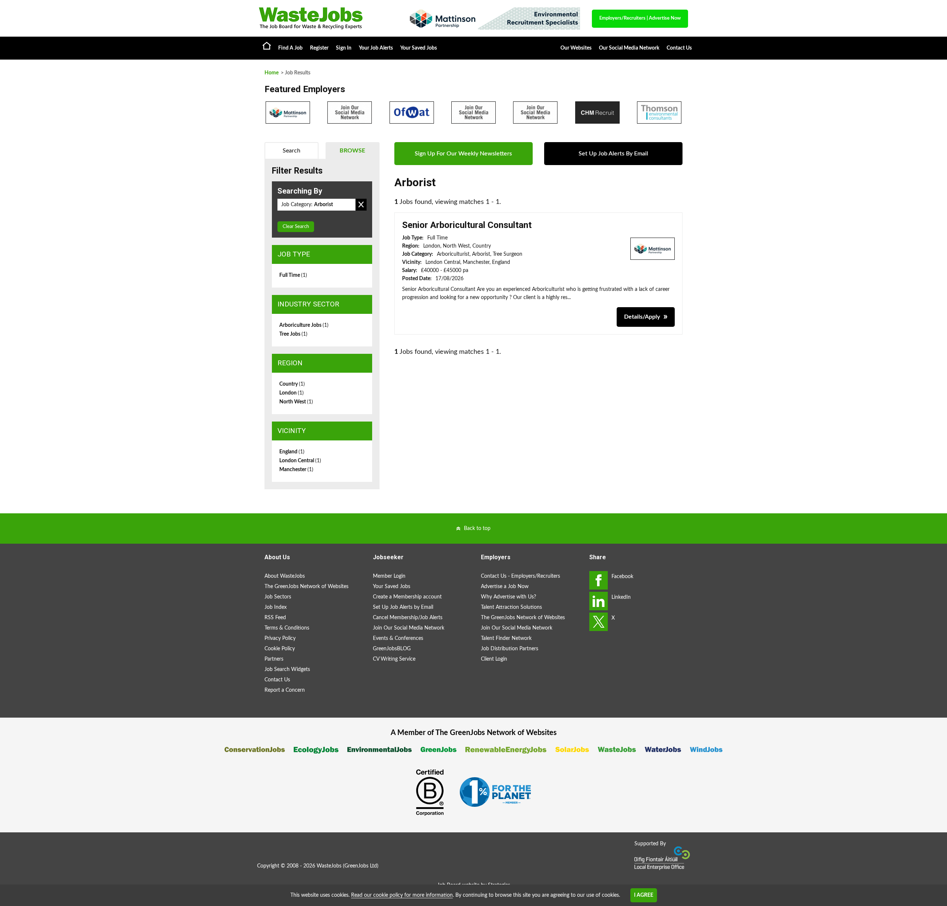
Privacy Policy (280, 638)
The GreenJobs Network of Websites (306, 586)
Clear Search (296, 226)
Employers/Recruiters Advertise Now (640, 18)
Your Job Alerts (376, 48)
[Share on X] (598, 622)
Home (267, 45)
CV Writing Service (394, 659)
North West (296, 402)
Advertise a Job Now (505, 586)
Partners (273, 659)
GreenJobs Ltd (360, 866)
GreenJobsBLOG (392, 648)
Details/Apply (642, 317)
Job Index (275, 607)
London (291, 393)
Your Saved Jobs (418, 48)
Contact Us (679, 48)
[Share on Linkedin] (598, 601)
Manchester (296, 469)
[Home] (325, 18)
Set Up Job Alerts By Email (613, 154)
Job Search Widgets (287, 669)
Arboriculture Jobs (303, 325)
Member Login (389, 576)
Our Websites (576, 48)
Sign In (343, 48)
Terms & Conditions (286, 628)
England (291, 451)
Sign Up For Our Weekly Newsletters (463, 154)
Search (291, 151)
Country (292, 384)
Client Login (494, 659)
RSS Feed (275, 617)
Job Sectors (277, 597)
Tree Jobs (293, 334)
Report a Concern (284, 690)
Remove (361, 205)
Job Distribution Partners (509, 648)
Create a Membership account (407, 597)
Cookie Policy (279, 648)
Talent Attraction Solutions (511, 607)
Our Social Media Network (629, 48)
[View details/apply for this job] (652, 248)
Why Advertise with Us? (508, 597)
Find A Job (290, 48)
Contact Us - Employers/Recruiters (520, 576)
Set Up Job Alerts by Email (403, 607)
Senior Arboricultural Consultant (467, 225)
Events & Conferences (398, 638)
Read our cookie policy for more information (402, 895)
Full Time (293, 275)
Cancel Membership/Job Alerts (407, 617)
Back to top (477, 528)
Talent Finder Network (506, 638)
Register (319, 48)
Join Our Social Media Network (408, 628)
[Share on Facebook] (598, 580)
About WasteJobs (284, 576)
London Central (300, 460)
